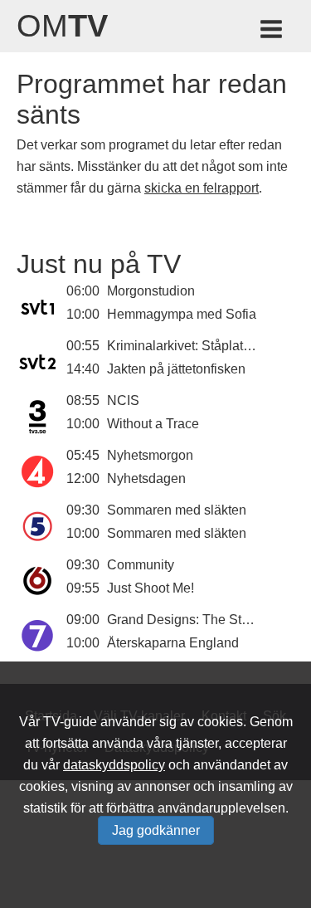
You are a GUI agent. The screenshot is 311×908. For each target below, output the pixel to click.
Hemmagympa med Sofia (181, 314)
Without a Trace (153, 424)
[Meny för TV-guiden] (272, 32)
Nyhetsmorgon (150, 455)
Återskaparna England (173, 643)
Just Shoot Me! (150, 588)
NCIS (123, 400)
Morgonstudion (151, 291)
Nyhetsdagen (146, 478)
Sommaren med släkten (176, 510)
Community (140, 565)
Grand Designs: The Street (185, 620)
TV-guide (70, 722)
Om (62, 25)
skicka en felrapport (201, 188)
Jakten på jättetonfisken (176, 369)
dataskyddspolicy (114, 765)
